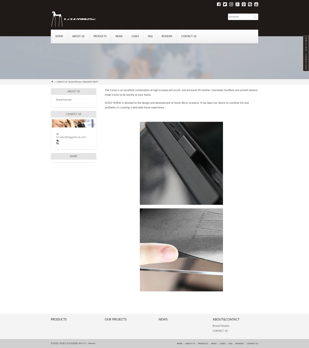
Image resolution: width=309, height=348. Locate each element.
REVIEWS (167, 36)
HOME (179, 344)
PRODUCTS (100, 36)
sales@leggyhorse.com (72, 137)
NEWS (119, 36)
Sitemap (91, 343)
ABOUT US (78, 36)
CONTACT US (188, 36)
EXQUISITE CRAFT (90, 82)
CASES (135, 36)
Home (59, 36)
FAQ (150, 36)
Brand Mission (75, 82)
